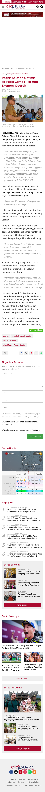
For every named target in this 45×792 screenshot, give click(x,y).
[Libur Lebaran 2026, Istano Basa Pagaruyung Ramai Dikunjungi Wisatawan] (22, 702)
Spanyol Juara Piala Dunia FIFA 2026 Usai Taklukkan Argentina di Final (10, 667)
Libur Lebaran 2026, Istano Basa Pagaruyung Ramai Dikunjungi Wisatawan (21, 718)
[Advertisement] (22, 40)
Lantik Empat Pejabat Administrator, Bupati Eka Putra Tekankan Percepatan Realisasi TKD (24, 519)
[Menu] (3, 7)
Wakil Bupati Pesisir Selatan (14, 345)
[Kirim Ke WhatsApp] (41, 353)
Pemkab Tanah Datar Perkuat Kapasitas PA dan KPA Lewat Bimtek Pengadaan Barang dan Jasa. (29, 595)
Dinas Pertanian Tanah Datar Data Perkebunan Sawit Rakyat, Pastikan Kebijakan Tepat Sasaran (22, 510)
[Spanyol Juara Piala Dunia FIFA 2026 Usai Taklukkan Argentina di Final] (11, 657)
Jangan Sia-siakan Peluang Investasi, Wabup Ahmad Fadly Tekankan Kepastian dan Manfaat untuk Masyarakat (25, 528)
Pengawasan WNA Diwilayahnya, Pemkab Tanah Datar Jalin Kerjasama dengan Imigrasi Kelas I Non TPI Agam (28, 738)
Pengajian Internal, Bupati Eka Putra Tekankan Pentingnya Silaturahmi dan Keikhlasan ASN (23, 537)
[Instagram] (25, 772)
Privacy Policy (33, 782)
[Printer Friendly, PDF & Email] (36, 330)
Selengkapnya (22, 605)
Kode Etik (32, 779)
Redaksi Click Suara (13, 90)
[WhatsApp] (30, 772)
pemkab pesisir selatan (22, 336)
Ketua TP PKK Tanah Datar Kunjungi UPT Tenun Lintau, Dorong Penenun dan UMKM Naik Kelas (29, 572)
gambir (6, 336)
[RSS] (34, 772)
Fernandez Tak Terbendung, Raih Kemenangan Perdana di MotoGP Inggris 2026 (21, 647)
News (4, 74)
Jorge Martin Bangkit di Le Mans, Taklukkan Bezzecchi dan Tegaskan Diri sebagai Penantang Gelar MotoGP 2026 (33, 667)
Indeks (11, 779)
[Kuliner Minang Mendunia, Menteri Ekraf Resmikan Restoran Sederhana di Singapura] (10, 584)
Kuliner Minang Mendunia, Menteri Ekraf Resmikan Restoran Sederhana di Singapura (28, 584)
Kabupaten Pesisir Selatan (17, 74)
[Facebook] (11, 772)
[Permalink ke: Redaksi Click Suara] (4, 90)
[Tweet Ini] (26, 353)
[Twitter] (16, 772)
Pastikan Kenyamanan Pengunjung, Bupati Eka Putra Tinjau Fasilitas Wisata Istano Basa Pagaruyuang (28, 727)
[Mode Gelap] (37, 7)
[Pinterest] (20, 772)
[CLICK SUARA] (15, 7)
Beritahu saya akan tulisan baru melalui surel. (22, 430)
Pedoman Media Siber (16, 782)
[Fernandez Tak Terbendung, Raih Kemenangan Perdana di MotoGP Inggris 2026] (22, 631)
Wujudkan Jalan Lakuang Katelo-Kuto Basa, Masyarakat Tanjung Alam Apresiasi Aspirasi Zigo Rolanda (25, 546)
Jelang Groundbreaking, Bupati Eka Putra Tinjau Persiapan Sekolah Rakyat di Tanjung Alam (25, 555)
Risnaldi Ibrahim (9, 340)
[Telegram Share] (36, 353)
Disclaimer (21, 779)
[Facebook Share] (21, 353)
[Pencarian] (41, 7)
